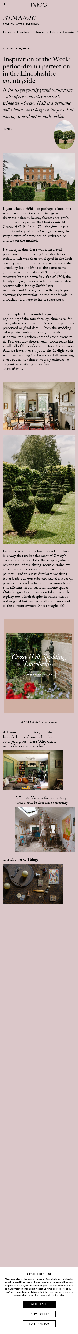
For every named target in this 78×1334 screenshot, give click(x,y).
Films (54, 33)
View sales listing (39, 674)
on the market (26, 241)
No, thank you (39, 1323)
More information (56, 1295)
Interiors (23, 33)
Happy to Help (39, 1313)
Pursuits (68, 33)
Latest (7, 33)
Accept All (39, 1304)
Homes (39, 33)
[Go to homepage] (39, 5)
